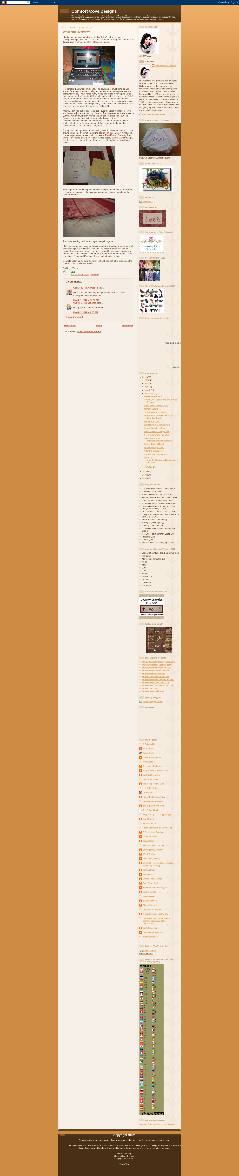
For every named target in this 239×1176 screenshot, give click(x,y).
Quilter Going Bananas (84, 303)
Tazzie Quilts (148, 753)
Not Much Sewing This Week (157, 435)
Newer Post (70, 325)
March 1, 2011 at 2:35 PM (85, 312)
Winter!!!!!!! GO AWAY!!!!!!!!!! (157, 425)
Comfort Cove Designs (94, 11)
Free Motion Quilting (115, 135)
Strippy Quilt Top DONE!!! (155, 412)
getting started (149, 892)
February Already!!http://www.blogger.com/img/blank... (161, 460)
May (147, 383)
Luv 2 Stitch (148, 819)
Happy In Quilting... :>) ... (154, 797)
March (148, 390)
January (149, 467)
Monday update (151, 409)
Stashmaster (149, 896)
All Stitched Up (149, 823)
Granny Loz (148, 792)
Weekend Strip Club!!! (154, 447)
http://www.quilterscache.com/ (156, 671)
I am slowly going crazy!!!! (156, 405)
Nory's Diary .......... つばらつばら (157, 814)
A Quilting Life (149, 744)
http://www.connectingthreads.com (158, 679)
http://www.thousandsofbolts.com (157, 685)
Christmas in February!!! (155, 454)
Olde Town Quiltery (151, 858)
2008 (144, 478)
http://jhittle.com (149, 688)
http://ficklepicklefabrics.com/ (155, 676)
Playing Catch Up (152, 421)
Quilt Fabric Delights (152, 909)
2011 (144, 377)
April (147, 387)
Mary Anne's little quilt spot (155, 770)
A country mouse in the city (155, 914)
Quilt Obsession (150, 928)
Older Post (127, 325)
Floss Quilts (148, 874)
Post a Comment (74, 317)
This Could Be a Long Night (156, 431)
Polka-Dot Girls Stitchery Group (157, 828)
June (147, 380)
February (149, 393)
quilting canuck (150, 901)
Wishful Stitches (150, 937)
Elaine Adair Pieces (152, 757)
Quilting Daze (149, 870)
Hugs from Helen (150, 779)
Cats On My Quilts (151, 883)
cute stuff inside (150, 836)
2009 (144, 475)
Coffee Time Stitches (152, 879)
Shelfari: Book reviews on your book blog (158, 1124)
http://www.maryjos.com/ (153, 674)
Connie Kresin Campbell (85, 288)
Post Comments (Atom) (89, 331)
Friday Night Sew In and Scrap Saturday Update (158, 417)
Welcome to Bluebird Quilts (155, 887)
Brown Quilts (149, 841)
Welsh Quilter (149, 854)
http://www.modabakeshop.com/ (157, 665)
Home (99, 325)
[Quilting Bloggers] (151, 701)
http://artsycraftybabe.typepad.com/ (158, 662)
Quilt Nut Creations (151, 775)
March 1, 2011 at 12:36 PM (86, 300)
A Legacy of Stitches (152, 766)
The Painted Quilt (150, 810)
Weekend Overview (153, 396)
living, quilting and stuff (153, 806)
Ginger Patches (150, 905)
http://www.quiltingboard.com (155, 682)
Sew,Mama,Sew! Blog (153, 801)
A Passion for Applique (153, 832)
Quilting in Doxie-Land (153, 932)
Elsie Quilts (148, 749)
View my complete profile (153, 114)
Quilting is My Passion (153, 850)
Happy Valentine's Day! (155, 428)
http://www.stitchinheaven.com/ (156, 668)
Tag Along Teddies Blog (153, 784)
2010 (144, 471)
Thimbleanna (149, 762)
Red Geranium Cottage (153, 845)
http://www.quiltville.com (153, 691)
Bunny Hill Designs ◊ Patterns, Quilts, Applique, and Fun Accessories (157, 921)
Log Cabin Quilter (151, 788)
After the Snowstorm (153, 451)
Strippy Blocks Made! (154, 444)
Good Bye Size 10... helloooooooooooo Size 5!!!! (158, 439)
